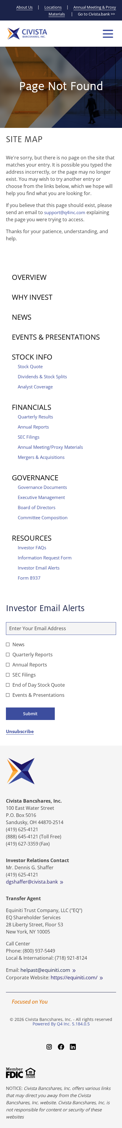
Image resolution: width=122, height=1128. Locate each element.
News (21, 317)
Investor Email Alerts (39, 568)
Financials (31, 407)
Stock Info (32, 357)
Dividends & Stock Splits (42, 376)
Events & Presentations (56, 337)
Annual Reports (33, 427)
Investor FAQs (32, 547)
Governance (35, 477)
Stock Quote (30, 366)
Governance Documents (42, 487)
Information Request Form (45, 558)
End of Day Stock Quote (38, 685)
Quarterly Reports (32, 654)
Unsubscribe (20, 731)
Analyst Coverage (35, 387)
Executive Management (41, 497)
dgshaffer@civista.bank (33, 881)
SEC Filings (28, 437)
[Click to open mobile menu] (108, 33)
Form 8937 (29, 578)
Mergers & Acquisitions (41, 457)
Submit (30, 713)
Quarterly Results (35, 417)
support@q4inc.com (64, 212)
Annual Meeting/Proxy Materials (50, 447)
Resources (32, 538)
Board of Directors (36, 507)
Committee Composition (43, 517)
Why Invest (32, 297)
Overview (29, 277)
